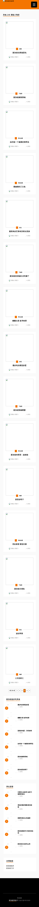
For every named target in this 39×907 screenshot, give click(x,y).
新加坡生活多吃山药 (24, 844)
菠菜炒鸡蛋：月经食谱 (25, 731)
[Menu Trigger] (34, 5)
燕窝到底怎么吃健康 (24, 818)
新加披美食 (12, 900)
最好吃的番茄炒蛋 (23, 705)
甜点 (20, 227)
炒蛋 (20, 361)
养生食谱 (20, 138)
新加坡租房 (10, 866)
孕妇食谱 (20, 183)
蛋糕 (20, 49)
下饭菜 (20, 93)
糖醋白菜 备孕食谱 (23, 718)
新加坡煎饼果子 (23, 769)
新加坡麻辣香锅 (23, 757)
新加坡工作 (10, 868)
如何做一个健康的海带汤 (25, 744)
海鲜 (20, 495)
